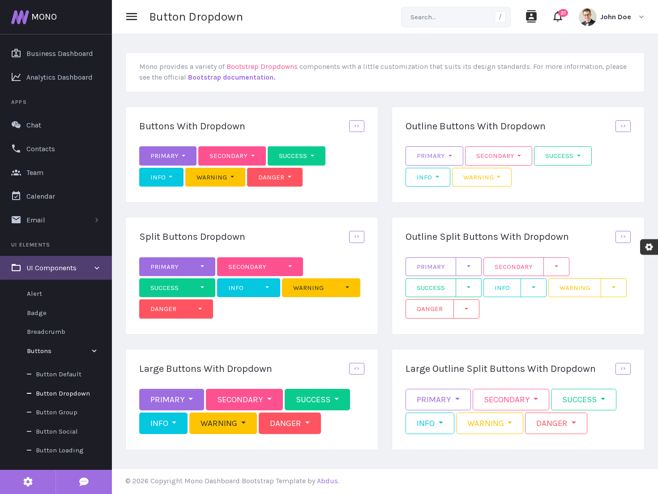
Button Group (56, 412)
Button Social (57, 431)
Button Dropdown (63, 393)
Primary (165, 156)
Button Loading (60, 450)
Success (294, 156)
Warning (213, 177)
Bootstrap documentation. (231, 77)
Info (158, 177)
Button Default (58, 374)
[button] (356, 126)
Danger (272, 177)
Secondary (229, 156)
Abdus (327, 481)
